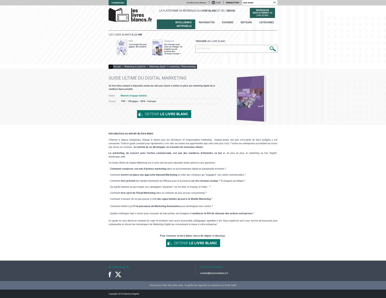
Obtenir (166, 114)
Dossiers (227, 22)
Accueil (117, 66)
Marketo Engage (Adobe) (134, 95)
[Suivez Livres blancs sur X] (118, 274)
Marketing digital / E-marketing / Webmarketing (172, 66)
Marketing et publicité (135, 66)
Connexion (118, 3)
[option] (132, 47)
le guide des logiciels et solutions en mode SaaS (210, 285)
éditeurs (246, 22)
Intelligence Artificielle (183, 24)
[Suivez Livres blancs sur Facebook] (112, 274)
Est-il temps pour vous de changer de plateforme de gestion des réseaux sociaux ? (173, 49)
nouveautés (207, 22)
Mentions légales (131, 294)
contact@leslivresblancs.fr (214, 273)
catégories (266, 22)
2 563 (218, 2)
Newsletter (233, 2)
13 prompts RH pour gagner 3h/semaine (138, 45)
